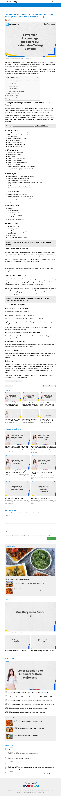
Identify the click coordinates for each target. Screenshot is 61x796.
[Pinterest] (29, 786)
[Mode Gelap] (53, 2)
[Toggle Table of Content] (37, 78)
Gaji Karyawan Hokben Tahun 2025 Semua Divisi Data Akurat (23, 753)
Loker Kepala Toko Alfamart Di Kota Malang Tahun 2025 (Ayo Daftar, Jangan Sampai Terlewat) (12, 421)
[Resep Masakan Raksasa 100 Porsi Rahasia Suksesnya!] (9, 591)
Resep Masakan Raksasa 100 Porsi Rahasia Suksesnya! (28, 590)
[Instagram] (32, 786)
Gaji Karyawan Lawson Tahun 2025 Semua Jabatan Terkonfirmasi (15, 651)
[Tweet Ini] (46, 386)
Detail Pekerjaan (12, 85)
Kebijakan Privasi (48, 790)
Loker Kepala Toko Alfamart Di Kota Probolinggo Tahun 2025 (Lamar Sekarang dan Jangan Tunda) (30, 404)
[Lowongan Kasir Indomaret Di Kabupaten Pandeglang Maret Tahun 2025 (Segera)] (48, 413)
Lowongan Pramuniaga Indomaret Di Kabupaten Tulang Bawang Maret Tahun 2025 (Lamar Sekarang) (30, 696)
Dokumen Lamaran (13, 90)
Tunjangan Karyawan (13, 88)
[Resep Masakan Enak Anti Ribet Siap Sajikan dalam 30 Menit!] (9, 584)
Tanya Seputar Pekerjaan (12, 95)
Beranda (10, 790)
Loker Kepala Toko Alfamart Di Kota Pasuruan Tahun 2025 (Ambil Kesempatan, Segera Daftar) (12, 404)
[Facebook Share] (43, 386)
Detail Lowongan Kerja (14, 81)
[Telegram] (37, 786)
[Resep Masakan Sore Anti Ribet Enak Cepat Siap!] (30, 562)
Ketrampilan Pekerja (13, 86)
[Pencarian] (55, 2)
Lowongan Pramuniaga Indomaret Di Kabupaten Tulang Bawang (22, 80)
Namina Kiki (10, 19)
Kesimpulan (9, 99)
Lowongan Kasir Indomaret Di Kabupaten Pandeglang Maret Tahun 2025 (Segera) (47, 421)
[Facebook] (24, 786)
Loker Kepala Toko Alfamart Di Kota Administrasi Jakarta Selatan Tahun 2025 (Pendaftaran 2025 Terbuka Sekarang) (31, 768)
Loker (6, 12)
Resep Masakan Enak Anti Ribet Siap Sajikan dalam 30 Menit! (29, 583)
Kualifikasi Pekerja (13, 83)
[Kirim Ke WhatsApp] (55, 386)
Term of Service (39, 790)
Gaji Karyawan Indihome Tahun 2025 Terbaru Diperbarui (22, 749)
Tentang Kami (17, 790)
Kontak (24, 790)
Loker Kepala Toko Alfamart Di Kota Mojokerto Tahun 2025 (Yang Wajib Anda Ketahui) (48, 404)
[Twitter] (26, 786)
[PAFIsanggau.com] (13, 1)
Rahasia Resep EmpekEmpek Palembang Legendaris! (21, 763)
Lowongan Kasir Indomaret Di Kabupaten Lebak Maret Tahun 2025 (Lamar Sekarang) (30, 421)
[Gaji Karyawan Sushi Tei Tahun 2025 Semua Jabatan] (30, 616)
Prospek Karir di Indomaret (13, 93)
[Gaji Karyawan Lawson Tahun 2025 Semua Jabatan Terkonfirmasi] (17, 642)
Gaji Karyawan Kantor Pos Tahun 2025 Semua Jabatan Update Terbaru (42, 651)
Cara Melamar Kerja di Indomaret (16, 91)
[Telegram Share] (52, 386)
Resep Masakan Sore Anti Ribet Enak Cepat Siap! (18, 579)
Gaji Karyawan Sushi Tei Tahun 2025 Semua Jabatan (18, 633)
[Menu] (6, 1)
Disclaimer (30, 790)
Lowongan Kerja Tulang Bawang (13, 381)
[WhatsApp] (35, 786)
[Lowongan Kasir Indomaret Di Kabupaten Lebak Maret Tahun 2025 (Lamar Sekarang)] (30, 413)
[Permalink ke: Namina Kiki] (6, 19)
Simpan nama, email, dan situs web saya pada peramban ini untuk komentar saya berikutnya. (28, 535)
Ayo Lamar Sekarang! (11, 97)
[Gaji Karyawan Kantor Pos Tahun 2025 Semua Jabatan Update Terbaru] (43, 642)
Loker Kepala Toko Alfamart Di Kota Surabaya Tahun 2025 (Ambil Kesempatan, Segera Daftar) (31, 773)
